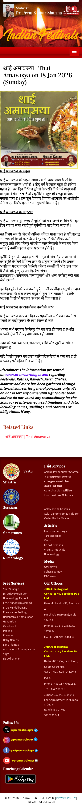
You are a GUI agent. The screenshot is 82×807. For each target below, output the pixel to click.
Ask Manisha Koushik (57, 509)
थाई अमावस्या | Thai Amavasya (27, 436)
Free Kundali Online (15, 607)
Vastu (47, 540)
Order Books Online (56, 518)
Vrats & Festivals (54, 549)
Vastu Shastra (18, 476)
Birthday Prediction (15, 594)
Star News (50, 567)
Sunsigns (10, 507)
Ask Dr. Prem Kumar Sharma (61, 472)
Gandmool (9, 626)
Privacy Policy (66, 798)
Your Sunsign (11, 589)
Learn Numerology (55, 531)
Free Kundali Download (17, 603)
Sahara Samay (53, 571)
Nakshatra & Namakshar (18, 617)
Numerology (13, 557)
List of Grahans (53, 545)
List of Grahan (11, 658)
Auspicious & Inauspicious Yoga (19, 651)
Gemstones (12, 532)
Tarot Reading (53, 536)
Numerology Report (15, 598)
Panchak (8, 631)
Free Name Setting (15, 612)
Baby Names (11, 640)
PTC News (50, 576)
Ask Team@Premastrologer (61, 513)
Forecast (9, 635)
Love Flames (11, 644)
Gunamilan (9, 621)
